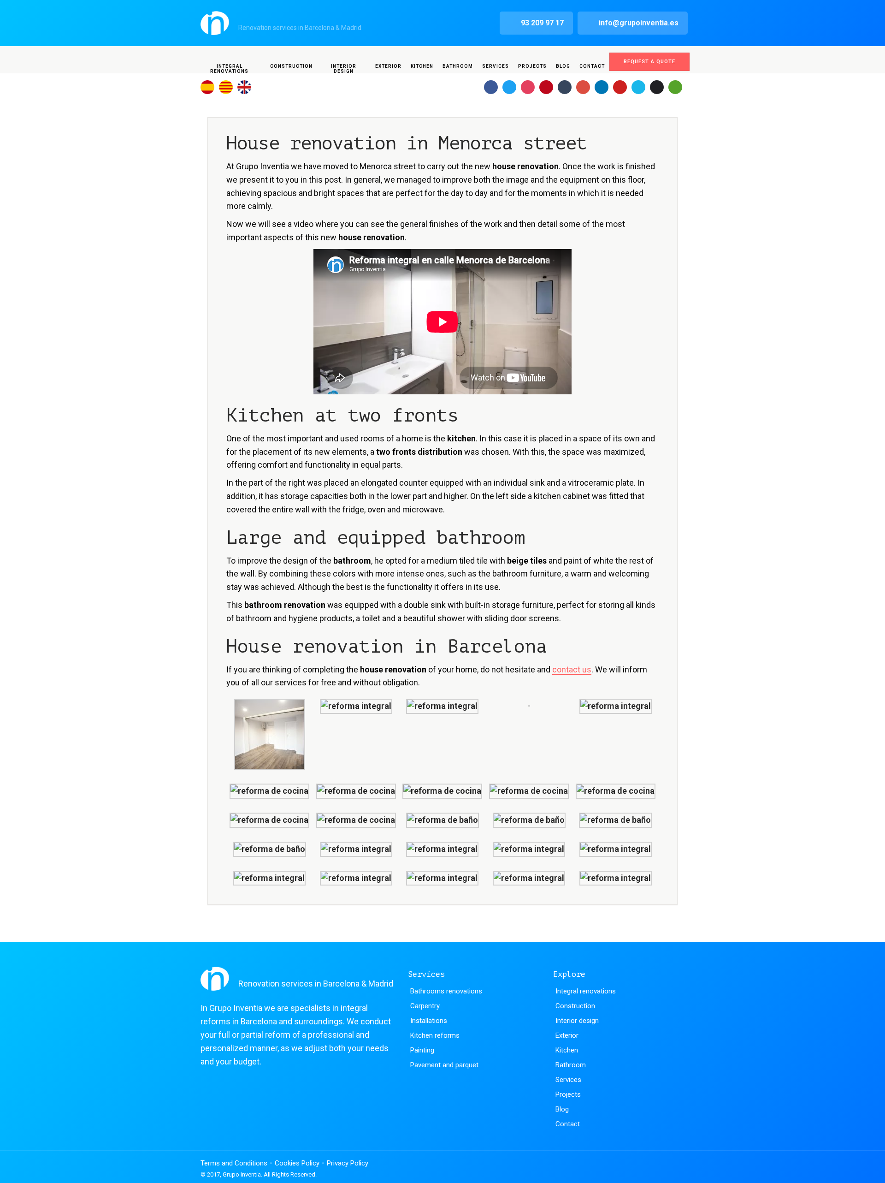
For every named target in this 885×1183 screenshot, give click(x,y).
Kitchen (422, 66)
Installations (428, 1021)
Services (495, 66)
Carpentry (425, 1006)
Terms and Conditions (234, 1163)
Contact (592, 66)
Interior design (343, 69)
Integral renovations (229, 69)
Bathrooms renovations (446, 991)
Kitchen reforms (435, 1035)
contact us (571, 669)
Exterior (388, 66)
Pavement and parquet (444, 1065)
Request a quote (649, 62)
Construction (291, 66)
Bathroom (457, 66)
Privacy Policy (347, 1163)
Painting (422, 1050)
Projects (532, 66)
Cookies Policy (297, 1163)
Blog (563, 66)
